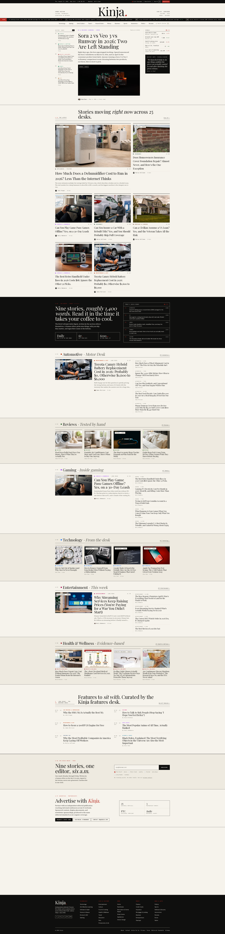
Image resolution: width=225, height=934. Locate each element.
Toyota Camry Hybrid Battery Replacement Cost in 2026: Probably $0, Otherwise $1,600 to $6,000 (112, 371)
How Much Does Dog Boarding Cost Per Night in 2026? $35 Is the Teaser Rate (66, 81)
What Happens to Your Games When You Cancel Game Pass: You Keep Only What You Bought (152, 513)
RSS (71, 916)
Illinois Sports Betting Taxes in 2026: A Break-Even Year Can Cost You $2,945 (66, 47)
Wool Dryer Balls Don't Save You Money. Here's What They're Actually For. (67, 454)
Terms (148, 930)
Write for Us (135, 930)
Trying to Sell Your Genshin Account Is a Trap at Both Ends (150, 502)
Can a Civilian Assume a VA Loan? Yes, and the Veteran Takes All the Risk (151, 231)
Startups (138, 920)
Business (138, 915)
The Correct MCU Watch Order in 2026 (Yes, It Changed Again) (152, 619)
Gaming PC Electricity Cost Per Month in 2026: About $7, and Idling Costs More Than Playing (152, 491)
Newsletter (148, 1)
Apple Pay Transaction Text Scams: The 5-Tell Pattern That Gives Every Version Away (155, 570)
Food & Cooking (103, 909)
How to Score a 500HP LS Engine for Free (83, 725)
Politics (157, 904)
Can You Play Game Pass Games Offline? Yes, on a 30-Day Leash (112, 483)
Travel (100, 915)
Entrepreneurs (140, 917)
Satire (156, 920)
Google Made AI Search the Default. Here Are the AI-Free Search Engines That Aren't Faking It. (125, 571)
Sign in (159, 11)
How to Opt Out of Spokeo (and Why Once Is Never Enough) (67, 569)
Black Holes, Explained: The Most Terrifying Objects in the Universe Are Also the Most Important (144, 740)
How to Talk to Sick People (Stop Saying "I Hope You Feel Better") (143, 714)
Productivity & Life (104, 923)
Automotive (158, 912)
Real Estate (120, 907)
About (122, 930)
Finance (138, 904)
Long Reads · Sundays (122, 774)
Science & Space (85, 912)
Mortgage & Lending (142, 912)
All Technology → (165, 540)
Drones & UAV (84, 915)
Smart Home (121, 914)
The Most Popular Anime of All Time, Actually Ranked (145, 726)
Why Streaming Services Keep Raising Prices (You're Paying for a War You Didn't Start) (111, 604)
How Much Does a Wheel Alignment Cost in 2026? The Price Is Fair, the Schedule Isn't (152, 364)
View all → (167, 117)
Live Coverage (137, 1)
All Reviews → (166, 425)
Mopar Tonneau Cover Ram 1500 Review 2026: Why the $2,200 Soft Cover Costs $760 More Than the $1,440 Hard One (152, 407)
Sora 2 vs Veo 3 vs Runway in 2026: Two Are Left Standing (102, 41)
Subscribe (167, 11)
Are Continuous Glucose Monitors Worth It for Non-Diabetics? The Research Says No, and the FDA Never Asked (156, 674)
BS (67, 916)
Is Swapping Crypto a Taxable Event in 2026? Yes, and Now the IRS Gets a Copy (66, 37)
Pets (100, 920)
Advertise (166, 1)
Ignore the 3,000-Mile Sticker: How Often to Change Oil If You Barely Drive (152, 374)
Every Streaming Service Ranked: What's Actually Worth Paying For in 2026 (150, 609)
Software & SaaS (84, 909)
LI (63, 916)
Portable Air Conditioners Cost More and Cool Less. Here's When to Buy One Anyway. (97, 454)
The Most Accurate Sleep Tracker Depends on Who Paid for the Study (126, 454)
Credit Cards (139, 907)
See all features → (164, 703)
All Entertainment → (164, 588)
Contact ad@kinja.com (100, 819)
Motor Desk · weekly (136, 771)
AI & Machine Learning (86, 907)
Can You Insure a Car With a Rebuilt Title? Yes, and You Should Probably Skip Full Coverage (112, 231)
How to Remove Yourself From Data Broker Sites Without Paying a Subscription (97, 570)
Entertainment (103, 904)
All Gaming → (166, 470)
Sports (157, 907)
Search (157, 1)
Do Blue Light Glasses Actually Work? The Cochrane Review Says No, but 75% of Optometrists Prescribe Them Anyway (127, 674)
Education (101, 917)
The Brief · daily (121, 771)
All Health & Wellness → (163, 644)
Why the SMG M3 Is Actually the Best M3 (83, 712)
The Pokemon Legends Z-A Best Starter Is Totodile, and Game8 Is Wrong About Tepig (152, 524)
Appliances (120, 917)
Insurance (139, 909)
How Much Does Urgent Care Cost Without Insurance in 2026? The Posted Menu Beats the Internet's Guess (66, 58)
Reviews (151, 23)
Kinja (112, 11)
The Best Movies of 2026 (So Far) (147, 628)
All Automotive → (165, 355)
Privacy (143, 930)
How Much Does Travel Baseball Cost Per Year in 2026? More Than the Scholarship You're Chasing (65, 70)
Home (119, 904)
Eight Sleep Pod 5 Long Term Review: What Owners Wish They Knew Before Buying (155, 454)
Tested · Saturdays (152, 771)
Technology (83, 904)
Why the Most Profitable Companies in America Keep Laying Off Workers (87, 739)
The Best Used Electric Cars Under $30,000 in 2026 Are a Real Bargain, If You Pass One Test (152, 395)
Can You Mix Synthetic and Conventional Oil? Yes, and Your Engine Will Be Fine (151, 384)
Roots (156, 917)
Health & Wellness (104, 912)
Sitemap (167, 930)
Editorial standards (82, 819)
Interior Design (121, 919)
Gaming (82, 917)
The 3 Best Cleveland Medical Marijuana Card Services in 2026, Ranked (97, 673)
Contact (128, 930)
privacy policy (147, 777)
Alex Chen (84, 99)
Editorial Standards (157, 930)
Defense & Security (160, 909)
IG (60, 916)
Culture (101, 907)
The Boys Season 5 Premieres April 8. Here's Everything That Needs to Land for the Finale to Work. (152, 598)
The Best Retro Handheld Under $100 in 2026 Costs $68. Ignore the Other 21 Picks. (73, 280)
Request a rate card (64, 819)
